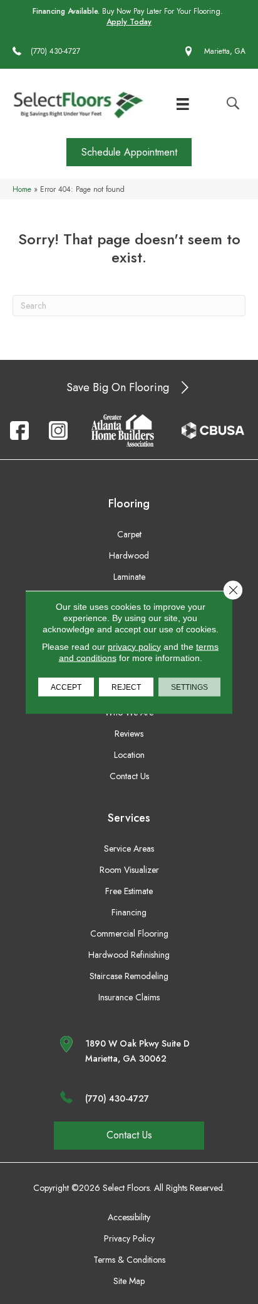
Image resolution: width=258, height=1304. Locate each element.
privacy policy (134, 646)
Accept (66, 686)
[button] (129, 152)
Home (22, 189)
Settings (189, 686)
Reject (126, 686)
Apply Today (129, 22)
